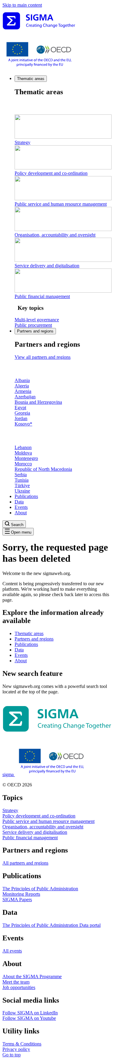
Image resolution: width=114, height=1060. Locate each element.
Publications (26, 496)
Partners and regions (35, 331)
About (21, 512)
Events (21, 507)
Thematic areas (30, 78)
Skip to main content (22, 5)
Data (19, 501)
